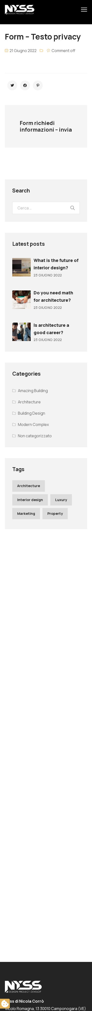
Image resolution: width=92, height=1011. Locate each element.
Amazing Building (33, 390)
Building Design (31, 413)
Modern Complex (33, 424)
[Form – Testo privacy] (12, 85)
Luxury (61, 499)
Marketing (26, 513)
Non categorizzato (35, 435)
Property (55, 513)
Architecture (29, 402)
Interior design (30, 499)
